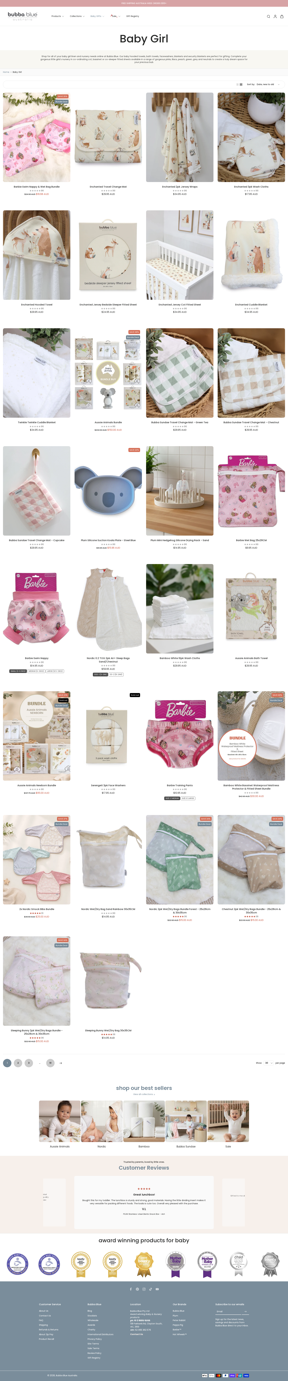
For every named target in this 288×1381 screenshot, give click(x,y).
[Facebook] (131, 1289)
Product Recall (46, 1339)
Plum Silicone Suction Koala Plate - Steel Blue (108, 540)
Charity (91, 1329)
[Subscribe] (245, 1311)
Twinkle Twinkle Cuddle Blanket (37, 422)
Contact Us (45, 1315)
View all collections (143, 1094)
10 (50, 1062)
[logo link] (17, 1264)
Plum (175, 1315)
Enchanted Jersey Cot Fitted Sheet (180, 304)
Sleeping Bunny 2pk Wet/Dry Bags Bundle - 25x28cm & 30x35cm (37, 1032)
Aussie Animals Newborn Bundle (36, 785)
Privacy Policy (95, 1339)
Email (219, 1311)
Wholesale (93, 1320)
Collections (76, 16)
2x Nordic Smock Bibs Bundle (36, 909)
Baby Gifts (96, 16)
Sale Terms (93, 1348)
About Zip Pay (46, 1334)
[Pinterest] (137, 1289)
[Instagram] (144, 1289)
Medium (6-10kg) (36, 671)
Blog (90, 1311)
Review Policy (94, 1353)
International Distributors (100, 1334)
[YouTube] (157, 1289)
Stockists (92, 1315)
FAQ (41, 1320)
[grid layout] (241, 84)
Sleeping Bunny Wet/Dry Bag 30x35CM (108, 1030)
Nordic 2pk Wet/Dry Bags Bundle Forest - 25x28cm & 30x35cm (179, 910)
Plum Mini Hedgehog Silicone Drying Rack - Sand (180, 540)
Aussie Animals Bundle (108, 422)
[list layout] (237, 84)
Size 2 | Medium (172, 798)
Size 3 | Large (188, 798)
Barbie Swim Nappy (36, 658)
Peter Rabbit (179, 1320)
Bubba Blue (178, 1311)
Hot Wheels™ (180, 1334)
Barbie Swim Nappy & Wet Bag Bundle (37, 186)
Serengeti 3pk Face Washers (108, 785)
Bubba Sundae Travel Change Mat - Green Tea (179, 422)
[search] (268, 16)
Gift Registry (132, 16)
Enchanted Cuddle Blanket (251, 304)
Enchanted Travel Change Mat (108, 186)
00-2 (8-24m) (116, 674)
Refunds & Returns (48, 1329)
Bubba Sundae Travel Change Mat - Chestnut (251, 422)
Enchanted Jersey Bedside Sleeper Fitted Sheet (108, 304)
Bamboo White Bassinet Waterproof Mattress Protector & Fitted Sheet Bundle (251, 787)
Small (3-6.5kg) (18, 671)
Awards (91, 1325)
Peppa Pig (178, 1325)
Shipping (43, 1325)
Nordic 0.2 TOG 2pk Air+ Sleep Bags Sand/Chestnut (108, 659)
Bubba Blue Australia (66, 1375)
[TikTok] (150, 1289)
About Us (43, 1311)
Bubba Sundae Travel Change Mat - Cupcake (36, 540)
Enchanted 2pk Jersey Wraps (180, 186)
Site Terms (93, 1343)
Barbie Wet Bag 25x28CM (251, 540)
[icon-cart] (281, 16)
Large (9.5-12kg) (55, 671)
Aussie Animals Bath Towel (251, 658)
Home (6, 72)
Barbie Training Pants (180, 785)
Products (56, 16)
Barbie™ (177, 1329)
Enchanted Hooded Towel (36, 304)
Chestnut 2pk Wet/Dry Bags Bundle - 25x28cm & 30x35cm (251, 910)
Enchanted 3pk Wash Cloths (251, 186)
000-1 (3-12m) (100, 674)
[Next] (60, 1063)
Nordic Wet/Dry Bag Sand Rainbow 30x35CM (108, 909)
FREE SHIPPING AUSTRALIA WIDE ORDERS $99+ (144, 3)
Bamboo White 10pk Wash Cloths (180, 658)
